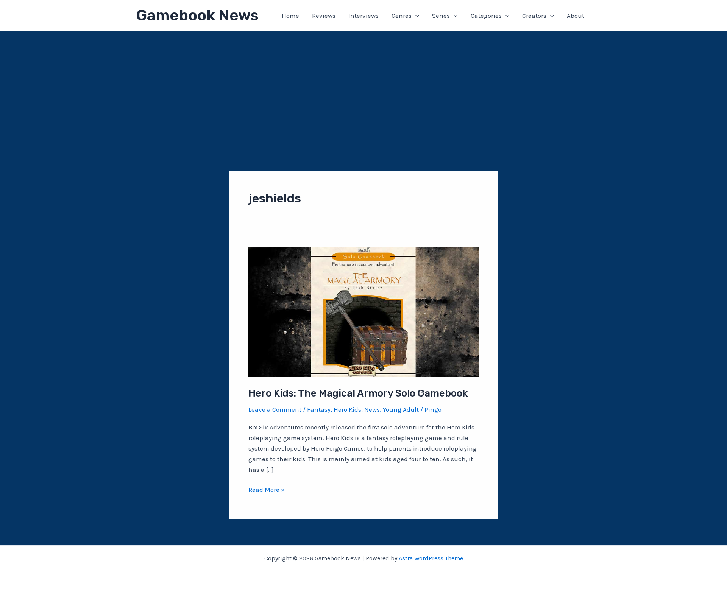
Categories (486, 15)
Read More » (266, 490)
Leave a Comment (274, 409)
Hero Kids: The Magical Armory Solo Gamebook (358, 393)
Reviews (323, 15)
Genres (402, 15)
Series (441, 15)
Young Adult (401, 409)
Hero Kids (347, 409)
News (372, 409)
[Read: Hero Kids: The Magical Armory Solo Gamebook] (363, 311)
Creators (534, 15)
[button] (415, 15)
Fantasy (319, 409)
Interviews (363, 15)
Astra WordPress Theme (431, 558)
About (575, 15)
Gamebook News (197, 15)
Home (290, 15)
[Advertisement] (363, 88)
